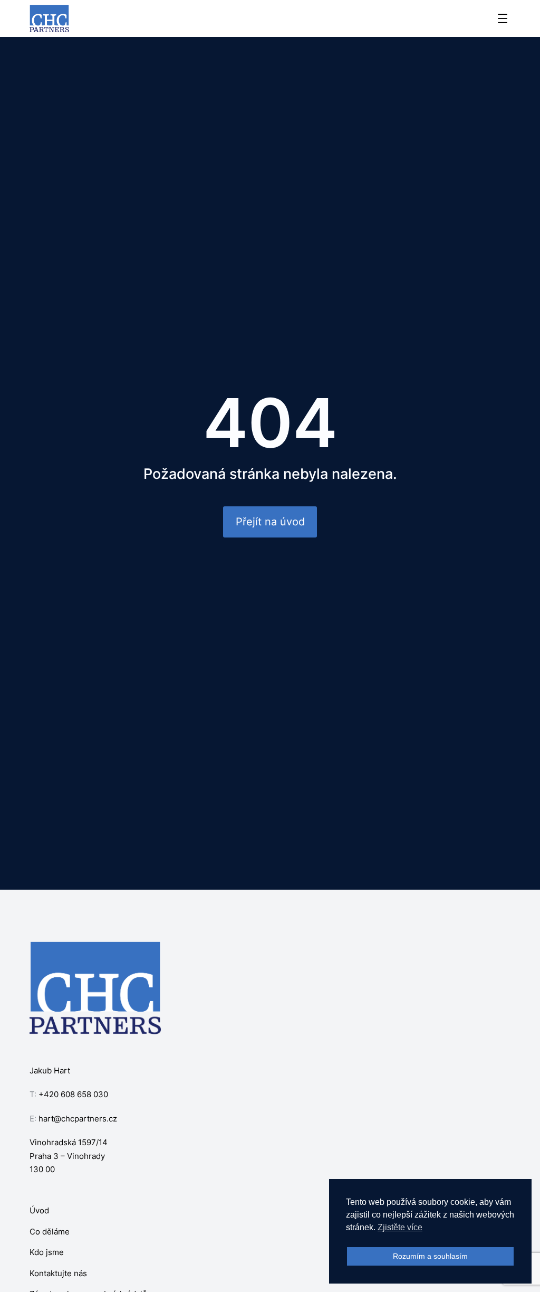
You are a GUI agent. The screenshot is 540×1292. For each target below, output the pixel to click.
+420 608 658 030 (73, 1094)
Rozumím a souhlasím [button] (430, 1256)
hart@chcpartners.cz (77, 1119)
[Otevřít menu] (502, 18)
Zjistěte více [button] (400, 1227)
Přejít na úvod (270, 521)
